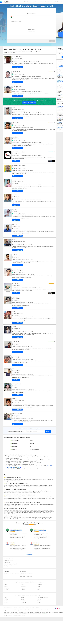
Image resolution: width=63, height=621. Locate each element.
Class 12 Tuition (31, 127)
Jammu (6, 597)
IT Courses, (19, 517)
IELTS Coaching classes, (9, 512)
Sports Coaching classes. (47, 518)
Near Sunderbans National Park (11, 564)
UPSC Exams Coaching (40, 61)
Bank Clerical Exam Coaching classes (10, 47)
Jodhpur (6, 602)
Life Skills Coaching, (17, 518)
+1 (53, 292)
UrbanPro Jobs (28, 607)
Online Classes (27, 1)
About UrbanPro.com (7, 607)
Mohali (39, 601)
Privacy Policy (21, 607)
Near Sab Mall (7, 562)
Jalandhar (23, 601)
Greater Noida (12, 467)
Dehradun (23, 587)
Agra (38, 589)
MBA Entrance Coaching (32, 259)
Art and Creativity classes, (26, 518)
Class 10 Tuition (39, 185)
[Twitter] (59, 608)
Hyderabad (20, 610)
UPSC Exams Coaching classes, (33, 511)
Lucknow (6, 586)
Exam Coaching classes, (33, 517)
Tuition (34, 1)
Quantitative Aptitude (40, 76)
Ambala (39, 599)
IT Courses (56, 1)
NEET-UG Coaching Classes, (21, 511)
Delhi (6, 584)
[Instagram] (57, 608)
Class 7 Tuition (39, 112)
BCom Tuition (30, 418)
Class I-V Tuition (31, 302)
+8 (53, 161)
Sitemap (37, 607)
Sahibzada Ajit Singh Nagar (43, 597)
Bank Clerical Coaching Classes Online (26, 574)
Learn (33, 607)
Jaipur (22, 584)
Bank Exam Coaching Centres (26, 576)
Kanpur (39, 587)
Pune (29, 610)
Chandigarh (40, 584)
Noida (48, 610)
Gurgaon (39, 586)
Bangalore (5, 610)
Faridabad (7, 587)
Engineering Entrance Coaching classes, (26, 510)
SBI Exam (38, 91)
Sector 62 (19, 467)
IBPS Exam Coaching (40, 142)
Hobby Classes (48, 1)
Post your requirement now (29, 102)
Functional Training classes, (37, 518)
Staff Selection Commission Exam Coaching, (30, 512)
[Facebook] (55, 608)
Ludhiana (23, 589)
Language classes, (25, 517)
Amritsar (6, 599)
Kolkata (33, 610)
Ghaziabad (23, 586)
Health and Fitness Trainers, (43, 517)
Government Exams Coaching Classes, (46, 511)
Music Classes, (10, 518)
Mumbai (25, 610)
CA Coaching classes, (43, 512)
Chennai (10, 610)
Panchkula (39, 602)
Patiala (22, 597)
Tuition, (15, 517)
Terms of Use (15, 607)
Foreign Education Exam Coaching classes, (42, 510)
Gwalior (22, 599)
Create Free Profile (31, 31)
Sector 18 (49, 465)
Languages (40, 1)
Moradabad (23, 602)
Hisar (6, 601)
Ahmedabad (43, 610)
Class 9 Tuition (39, 200)
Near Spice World (8, 565)
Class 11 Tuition (31, 170)
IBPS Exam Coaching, (18, 512)
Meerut (6, 589)
